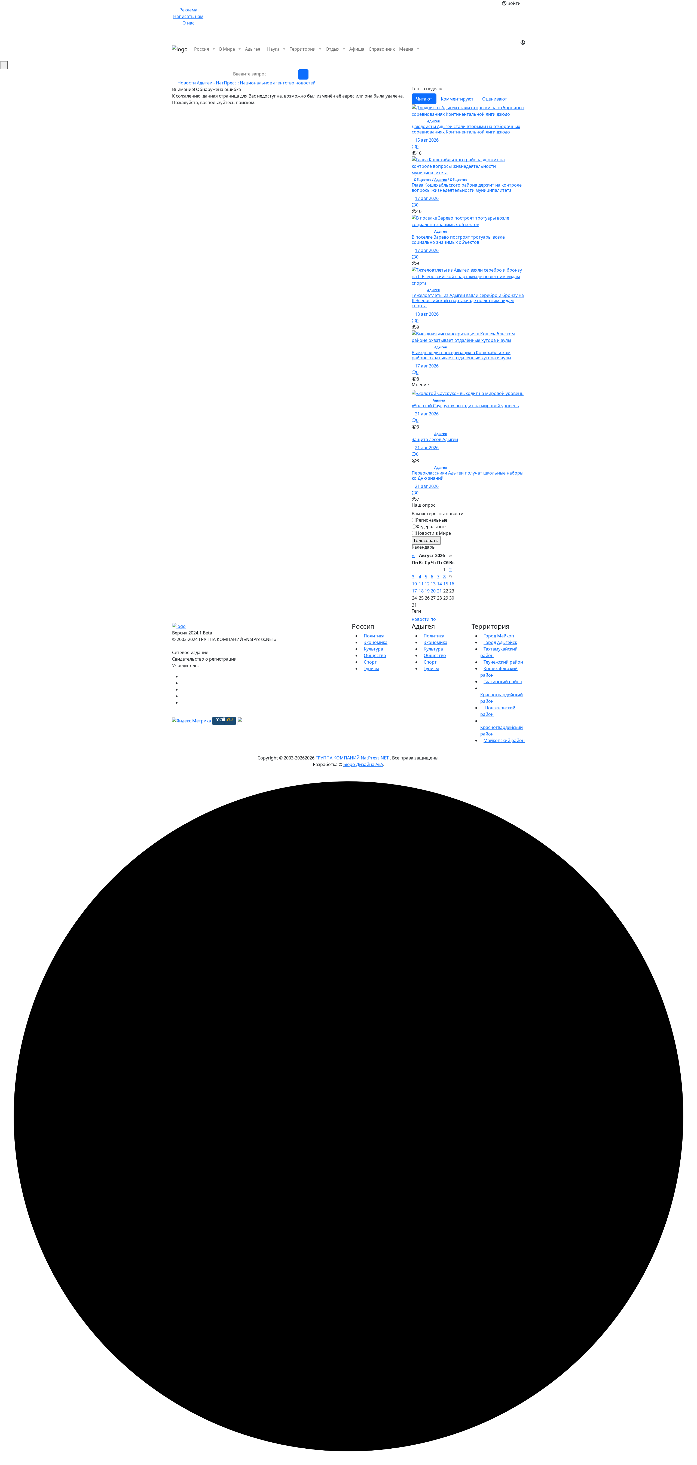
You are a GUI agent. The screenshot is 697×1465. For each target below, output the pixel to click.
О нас (188, 23)
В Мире (227, 49)
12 (427, 584)
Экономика (375, 642)
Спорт (370, 662)
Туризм (371, 668)
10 (414, 584)
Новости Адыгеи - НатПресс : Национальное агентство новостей (247, 83)
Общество (375, 655)
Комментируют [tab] (457, 99)
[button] (522, 56)
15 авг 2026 (427, 140)
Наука (273, 49)
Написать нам (188, 16)
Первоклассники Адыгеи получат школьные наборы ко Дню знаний (467, 475)
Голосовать (426, 540)
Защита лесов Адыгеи (435, 439)
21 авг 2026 (427, 414)
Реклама (188, 10)
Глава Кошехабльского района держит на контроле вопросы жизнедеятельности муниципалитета (467, 187)
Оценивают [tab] (494, 99)
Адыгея (252, 49)
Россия (201, 49)
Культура (373, 649)
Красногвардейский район (501, 698)
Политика (374, 636)
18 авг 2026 (427, 314)
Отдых (332, 49)
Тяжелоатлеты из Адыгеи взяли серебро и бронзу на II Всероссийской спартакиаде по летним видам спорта (468, 300)
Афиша (356, 49)
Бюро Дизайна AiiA (363, 764)
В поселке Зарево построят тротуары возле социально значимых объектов (458, 239)
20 (433, 591)
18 (421, 591)
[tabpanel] (468, 243)
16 (451, 584)
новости (420, 619)
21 (439, 591)
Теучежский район (503, 662)
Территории (303, 49)
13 (433, 584)
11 (421, 584)
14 (439, 584)
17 (414, 591)
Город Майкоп (499, 636)
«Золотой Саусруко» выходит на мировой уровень (465, 406)
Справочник (382, 49)
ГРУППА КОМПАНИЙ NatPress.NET (352, 758)
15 (445, 584)
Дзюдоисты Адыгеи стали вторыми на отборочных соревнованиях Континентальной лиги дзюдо (466, 129)
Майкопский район (504, 740)
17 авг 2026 (427, 198)
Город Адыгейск (500, 642)
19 (427, 591)
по (433, 619)
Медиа (406, 49)
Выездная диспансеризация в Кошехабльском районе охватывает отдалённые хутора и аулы (461, 355)
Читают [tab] (424, 99)
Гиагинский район (503, 682)
